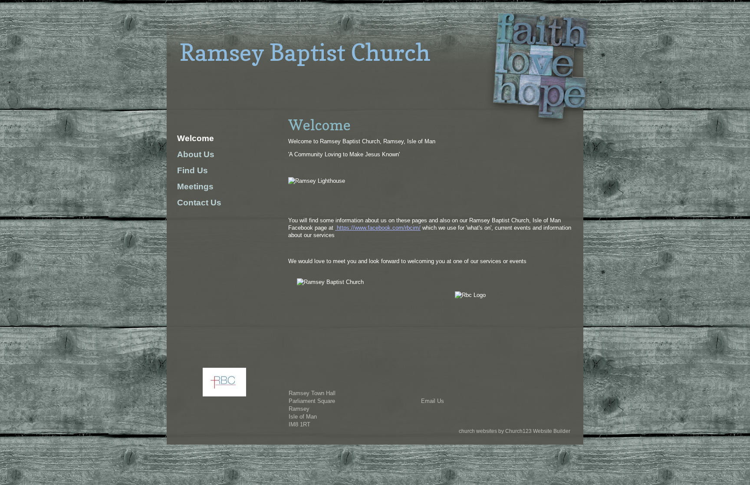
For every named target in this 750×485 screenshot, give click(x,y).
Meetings (195, 186)
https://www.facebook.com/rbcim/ (378, 227)
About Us (195, 154)
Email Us (432, 401)
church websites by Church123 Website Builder (514, 431)
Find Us (192, 170)
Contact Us (199, 202)
